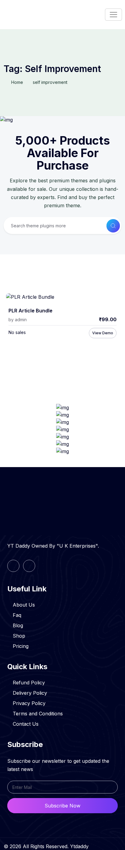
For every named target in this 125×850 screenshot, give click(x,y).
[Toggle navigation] (113, 15)
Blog (18, 625)
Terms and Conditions (38, 714)
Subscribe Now (62, 806)
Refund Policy (29, 683)
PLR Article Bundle (30, 311)
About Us (24, 605)
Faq (17, 615)
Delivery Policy (30, 693)
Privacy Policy (29, 703)
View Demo (102, 333)
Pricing (21, 646)
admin (21, 319)
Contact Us (26, 724)
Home (17, 82)
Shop (19, 636)
